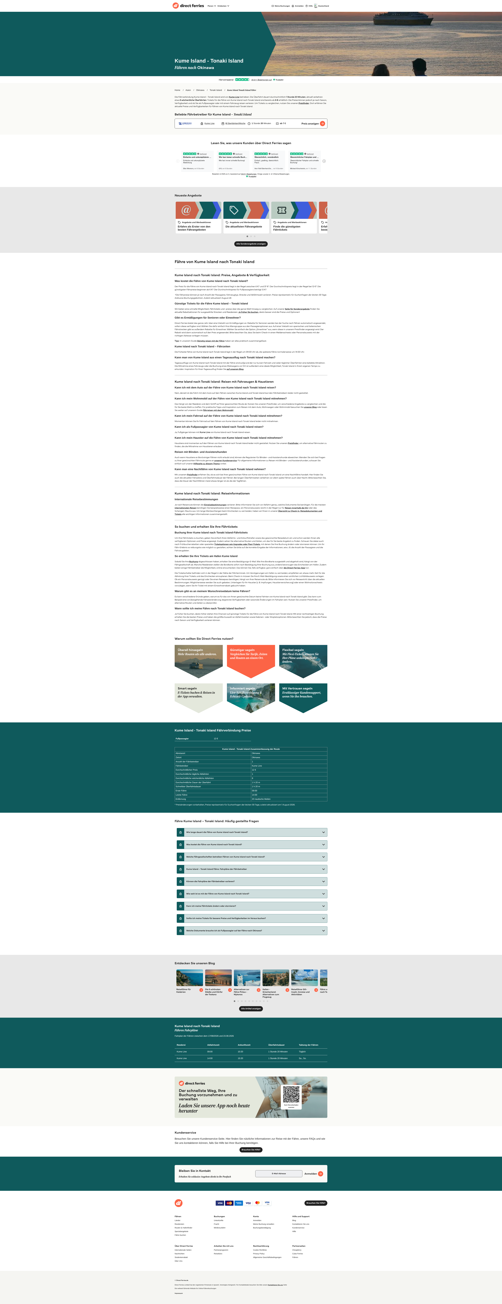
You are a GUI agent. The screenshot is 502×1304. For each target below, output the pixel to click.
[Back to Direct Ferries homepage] (188, 5)
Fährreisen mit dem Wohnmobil (218, 410)
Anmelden (257, 1220)
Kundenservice (298, 1228)
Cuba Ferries (297, 1254)
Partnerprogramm (221, 1250)
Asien (188, 90)
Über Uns (178, 1261)
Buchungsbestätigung (262, 1228)
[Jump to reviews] (251, 79)
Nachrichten (179, 1254)
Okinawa (200, 90)
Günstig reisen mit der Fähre (210, 341)
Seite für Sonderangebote (297, 309)
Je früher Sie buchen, (248, 312)
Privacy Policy (258, 1254)
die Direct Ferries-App (294, 568)
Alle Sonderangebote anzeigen (251, 244)
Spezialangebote (181, 1231)
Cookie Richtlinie (260, 1250)
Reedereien (179, 1224)
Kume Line (234, 97)
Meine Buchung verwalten (263, 1224)
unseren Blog (310, 407)
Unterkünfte (218, 1220)
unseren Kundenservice (225, 460)
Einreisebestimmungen (215, 505)
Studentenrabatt (181, 1257)
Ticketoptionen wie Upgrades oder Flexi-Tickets (237, 544)
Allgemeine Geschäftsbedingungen (267, 1257)
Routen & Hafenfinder (183, 1228)
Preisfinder (304, 103)
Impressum (179, 1293)
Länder (177, 1220)
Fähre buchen (180, 1235)
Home (177, 90)
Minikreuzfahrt (219, 1228)
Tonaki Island (216, 90)
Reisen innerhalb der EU (296, 508)
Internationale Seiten (183, 1250)
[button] (252, 832)
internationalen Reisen (185, 508)
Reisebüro (218, 1254)
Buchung (193, 562)
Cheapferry (296, 1250)
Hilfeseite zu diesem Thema (206, 464)
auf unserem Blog (235, 369)
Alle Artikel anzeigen (251, 1009)
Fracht (216, 1224)
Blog (294, 1220)
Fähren (295, 1257)
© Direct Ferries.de (181, 1280)
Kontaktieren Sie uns (300, 1224)
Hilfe (294, 1231)
